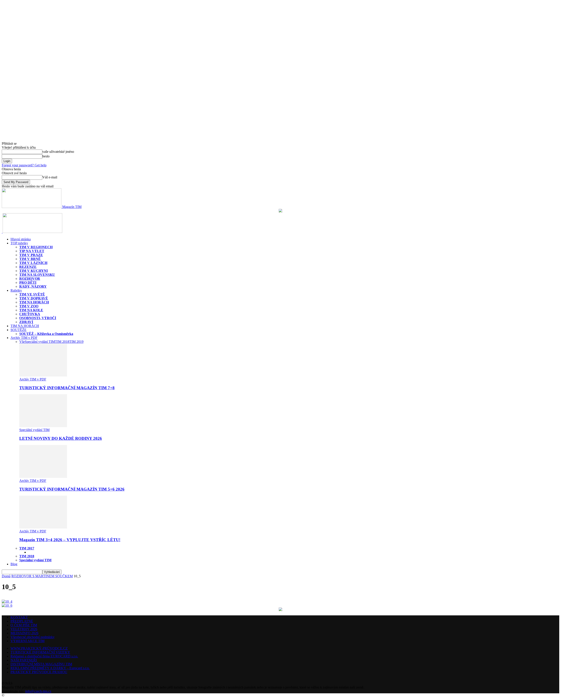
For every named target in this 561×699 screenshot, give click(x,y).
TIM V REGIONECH (36, 247)
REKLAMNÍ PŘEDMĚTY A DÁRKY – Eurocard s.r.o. (50, 668)
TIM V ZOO (28, 306)
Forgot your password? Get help (24, 165)
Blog (14, 564)
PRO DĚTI (27, 282)
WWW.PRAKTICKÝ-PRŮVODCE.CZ (39, 648)
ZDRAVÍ (26, 322)
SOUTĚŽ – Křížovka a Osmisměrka (46, 334)
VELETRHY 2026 (24, 629)
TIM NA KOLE (31, 310)
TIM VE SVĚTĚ (32, 294)
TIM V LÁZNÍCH (33, 263)
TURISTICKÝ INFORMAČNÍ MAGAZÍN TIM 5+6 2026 (71, 489)
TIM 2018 (62, 341)
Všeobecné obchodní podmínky (33, 637)
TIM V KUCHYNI (33, 271)
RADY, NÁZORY (33, 286)
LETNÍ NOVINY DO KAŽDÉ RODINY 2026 (60, 438)
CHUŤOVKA (29, 314)
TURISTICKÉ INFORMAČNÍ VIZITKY (40, 652)
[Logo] (2, 232)
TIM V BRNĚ (30, 259)
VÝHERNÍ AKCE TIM (27, 641)
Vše (22, 341)
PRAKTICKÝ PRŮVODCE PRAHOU (39, 672)
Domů (6, 576)
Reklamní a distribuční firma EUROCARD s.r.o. (44, 656)
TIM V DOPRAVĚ (33, 298)
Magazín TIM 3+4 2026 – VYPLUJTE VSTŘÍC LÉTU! (69, 539)
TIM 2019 (76, 341)
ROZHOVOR (29, 278)
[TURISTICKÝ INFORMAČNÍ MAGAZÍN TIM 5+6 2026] (43, 477)
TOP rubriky (19, 243)
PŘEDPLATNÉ (22, 621)
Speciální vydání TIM (40, 341)
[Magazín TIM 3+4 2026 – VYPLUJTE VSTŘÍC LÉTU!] (43, 527)
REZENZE (28, 267)
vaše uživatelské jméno (58, 151)
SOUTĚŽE (19, 330)
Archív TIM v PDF (24, 338)
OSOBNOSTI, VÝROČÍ (37, 318)
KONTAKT (19, 617)
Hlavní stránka (21, 239)
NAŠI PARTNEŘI (24, 660)
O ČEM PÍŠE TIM (24, 625)
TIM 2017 (26, 548)
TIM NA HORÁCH (34, 302)
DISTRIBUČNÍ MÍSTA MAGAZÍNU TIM (41, 664)
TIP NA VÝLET (31, 251)
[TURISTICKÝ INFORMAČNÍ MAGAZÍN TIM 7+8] (43, 375)
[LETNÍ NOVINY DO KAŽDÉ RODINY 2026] (43, 426)
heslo (46, 156)
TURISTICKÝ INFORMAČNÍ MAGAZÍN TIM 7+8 (67, 388)
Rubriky (16, 290)
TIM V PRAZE (31, 255)
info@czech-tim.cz (38, 691)
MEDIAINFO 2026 (24, 633)
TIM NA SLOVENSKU (37, 274)
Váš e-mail (49, 177)
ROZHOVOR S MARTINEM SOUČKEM (42, 576)
